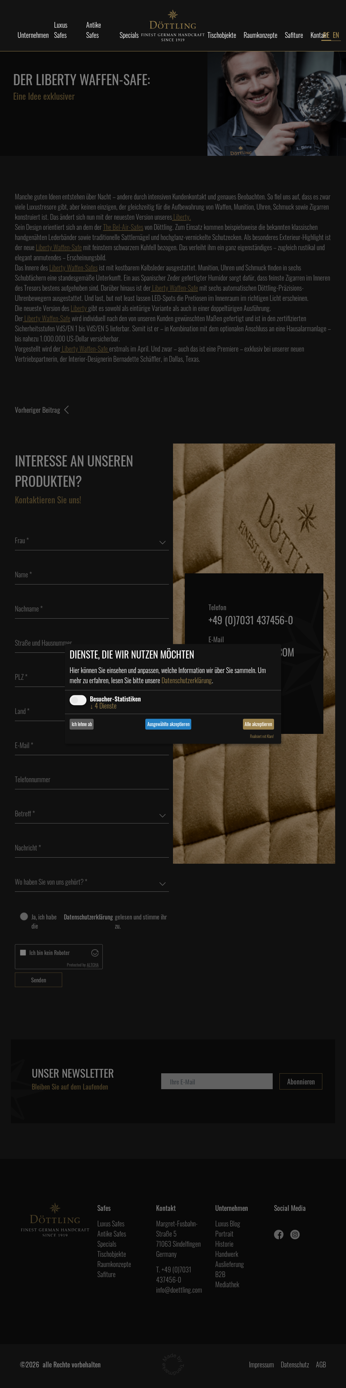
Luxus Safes (60, 30)
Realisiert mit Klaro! (262, 736)
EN (336, 35)
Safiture (294, 35)
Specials (129, 35)
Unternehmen (33, 35)
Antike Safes (93, 30)
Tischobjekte (221, 35)
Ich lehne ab (82, 723)
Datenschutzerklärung (187, 680)
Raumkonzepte (260, 35)
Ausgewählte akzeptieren (168, 723)
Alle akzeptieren (258, 723)
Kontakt (319, 35)
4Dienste (103, 705)
